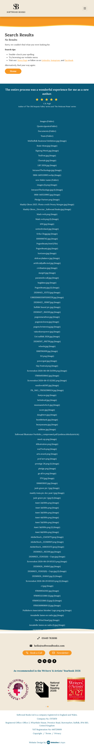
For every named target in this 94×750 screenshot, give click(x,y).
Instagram (55, 60)
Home (13, 71)
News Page (22, 60)
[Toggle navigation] (84, 8)
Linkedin (46, 60)
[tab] (46, 706)
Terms (48, 733)
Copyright (37, 733)
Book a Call (34, 653)
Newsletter (60, 653)
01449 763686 (47, 638)
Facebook (69, 60)
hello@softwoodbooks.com (47, 645)
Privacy (57, 733)
